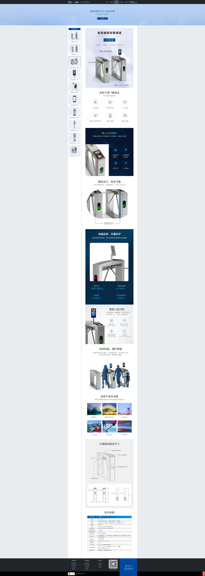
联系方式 (100, 567)
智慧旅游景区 (73, 563)
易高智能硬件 (74, 29)
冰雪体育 (87, 569)
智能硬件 (116, 2)
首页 (107, 2)
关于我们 (126, 2)
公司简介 (100, 563)
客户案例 (121, 2)
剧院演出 (74, 569)
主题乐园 (74, 567)
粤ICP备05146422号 (79, 574)
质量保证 (100, 565)
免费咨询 (102, 18)
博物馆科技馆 (73, 565)
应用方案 (111, 2)
